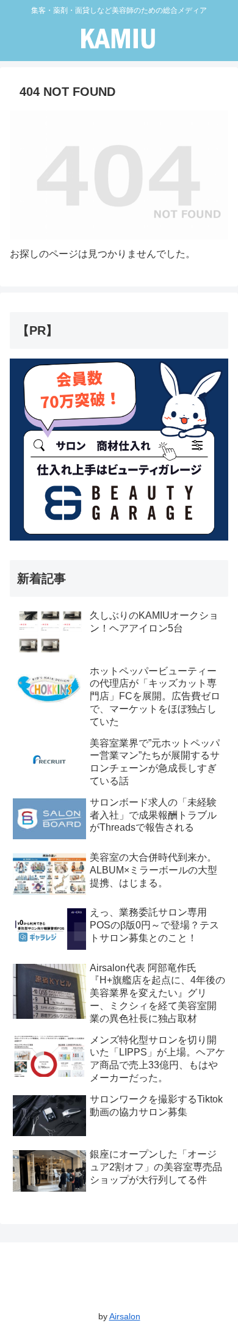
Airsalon (124, 1316)
